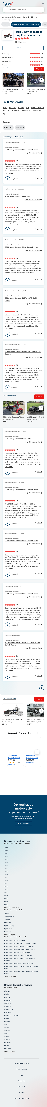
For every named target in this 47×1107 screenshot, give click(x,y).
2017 (6, 862)
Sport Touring (9, 926)
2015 (6, 868)
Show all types (9, 935)
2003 (6, 905)
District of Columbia (11, 1015)
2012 (6, 877)
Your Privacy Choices (21, 1098)
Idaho (6, 1024)
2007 (6, 893)
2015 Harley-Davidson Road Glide (18, 439)
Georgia (7, 1021)
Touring (7, 920)
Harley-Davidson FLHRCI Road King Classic (19, 949)
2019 (6, 856)
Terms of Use (21, 1087)
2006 (6, 896)
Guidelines (21, 1081)
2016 (6, 865)
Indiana (7, 1030)
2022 (6, 847)
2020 (6, 853)
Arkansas (7, 1000)
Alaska (6, 994)
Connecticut (8, 1009)
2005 (6, 899)
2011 (6, 880)
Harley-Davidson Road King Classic (24, 24)
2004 (6, 902)
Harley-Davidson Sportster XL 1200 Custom (20, 943)
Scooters (7, 932)
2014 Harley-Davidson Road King (17, 196)
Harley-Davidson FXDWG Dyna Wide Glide (19, 963)
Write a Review (23, 823)
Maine (6, 1045)
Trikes (6, 913)
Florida (6, 1018)
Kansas (7, 1036)
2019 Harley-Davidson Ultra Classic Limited (21, 490)
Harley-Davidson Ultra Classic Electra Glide (19, 946)
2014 (6, 871)
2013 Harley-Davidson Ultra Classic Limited (21, 247)
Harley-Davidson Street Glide (14, 940)
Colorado (7, 1006)
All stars (19, 127)
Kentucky (7, 1039)
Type (4, 24)
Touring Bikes (9, 917)
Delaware (7, 1012)
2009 (6, 887)
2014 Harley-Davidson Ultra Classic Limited (21, 540)
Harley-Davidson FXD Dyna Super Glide (18, 955)
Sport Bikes (8, 929)
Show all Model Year (11, 908)
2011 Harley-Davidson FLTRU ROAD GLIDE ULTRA (21, 299)
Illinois (6, 1027)
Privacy (21, 1092)
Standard (7, 923)
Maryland (7, 1049)
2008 (6, 890)
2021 (6, 850)
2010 (6, 883)
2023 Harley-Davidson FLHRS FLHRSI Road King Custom (23, 352)
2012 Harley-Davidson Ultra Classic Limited (21, 150)
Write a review (23, 48)
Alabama (7, 991)
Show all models (10, 976)
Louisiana (7, 1042)
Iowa (6, 1033)
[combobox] (23, 10)
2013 (6, 874)
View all (39, 69)
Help (21, 1075)
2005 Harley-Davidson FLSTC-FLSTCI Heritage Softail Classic (22, 643)
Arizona (7, 997)
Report (39, 178)
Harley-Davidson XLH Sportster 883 (17, 952)
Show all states (9, 1051)
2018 (6, 859)
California (7, 1003)
